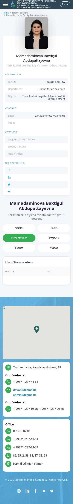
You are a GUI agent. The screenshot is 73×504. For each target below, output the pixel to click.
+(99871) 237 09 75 (51, 409)
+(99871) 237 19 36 (25, 409)
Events (19, 248)
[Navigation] (5, 4)
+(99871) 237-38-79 (25, 447)
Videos (54, 248)
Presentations (19, 238)
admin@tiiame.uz (24, 395)
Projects (54, 238)
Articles (19, 228)
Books (53, 228)
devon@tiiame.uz (24, 390)
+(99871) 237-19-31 (25, 439)
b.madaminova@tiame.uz (50, 115)
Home (6, 12)
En (63, 4)
